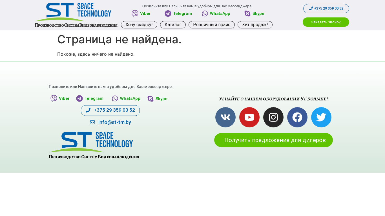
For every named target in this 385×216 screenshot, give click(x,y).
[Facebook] (297, 117)
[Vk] (225, 117)
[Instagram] (273, 117)
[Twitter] (321, 117)
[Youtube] (249, 117)
